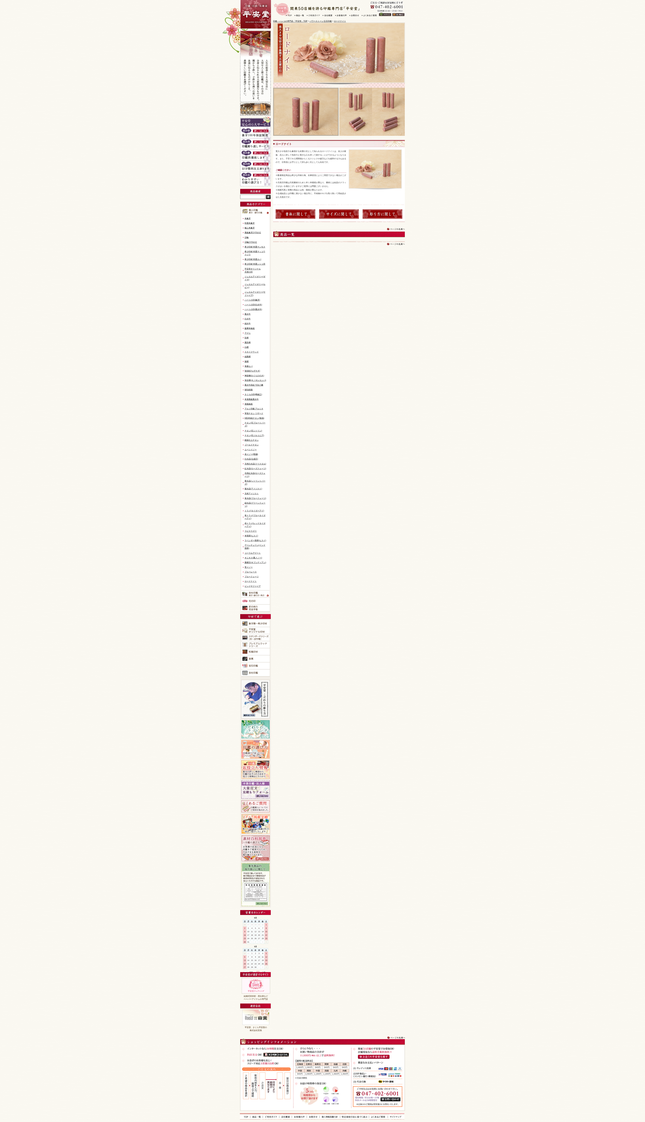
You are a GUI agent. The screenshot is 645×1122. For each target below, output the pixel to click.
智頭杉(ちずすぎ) (252, 371)
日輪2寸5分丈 (251, 242)
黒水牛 (248, 314)
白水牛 (248, 319)
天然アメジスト (252, 493)
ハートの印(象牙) (252, 300)
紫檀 (247, 361)
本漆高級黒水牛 (252, 399)
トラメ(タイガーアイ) (254, 511)
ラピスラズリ (251, 531)
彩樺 (247, 338)
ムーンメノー (251, 449)
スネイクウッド (252, 352)
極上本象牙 (250, 228)
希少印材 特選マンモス (255, 247)
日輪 (247, 237)
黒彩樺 (248, 342)
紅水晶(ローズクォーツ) (255, 468)
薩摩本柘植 (250, 328)
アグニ (248, 333)
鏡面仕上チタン (252, 440)
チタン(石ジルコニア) (254, 435)
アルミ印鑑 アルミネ (254, 409)
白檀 (247, 347)
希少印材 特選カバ (253, 259)
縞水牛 (248, 323)
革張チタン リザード (254, 413)
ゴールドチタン (252, 445)
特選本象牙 (250, 223)
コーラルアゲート (253, 553)
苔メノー (249, 567)
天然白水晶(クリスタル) (255, 464)
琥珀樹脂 (249, 390)
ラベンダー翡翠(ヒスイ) (255, 540)
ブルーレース (251, 572)
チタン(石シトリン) (253, 431)
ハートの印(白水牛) (253, 305)
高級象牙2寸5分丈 (253, 232)
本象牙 (248, 218)
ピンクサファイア (253, 586)
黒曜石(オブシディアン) (255, 562)
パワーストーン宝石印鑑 (321, 21)
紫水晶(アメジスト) (253, 489)
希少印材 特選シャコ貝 (255, 264)
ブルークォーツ (252, 576)
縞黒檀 (248, 356)
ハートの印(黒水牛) (253, 309)
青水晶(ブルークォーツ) (255, 498)
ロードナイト (340, 21)
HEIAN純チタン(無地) (254, 418)
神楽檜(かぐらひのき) (254, 375)
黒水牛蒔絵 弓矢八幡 (254, 385)
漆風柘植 (249, 404)
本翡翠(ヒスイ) (251, 536)
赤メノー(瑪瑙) (251, 454)
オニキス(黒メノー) (253, 558)
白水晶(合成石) (251, 459)
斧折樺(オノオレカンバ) (255, 380)
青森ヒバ (249, 366)
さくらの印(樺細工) (253, 394)
